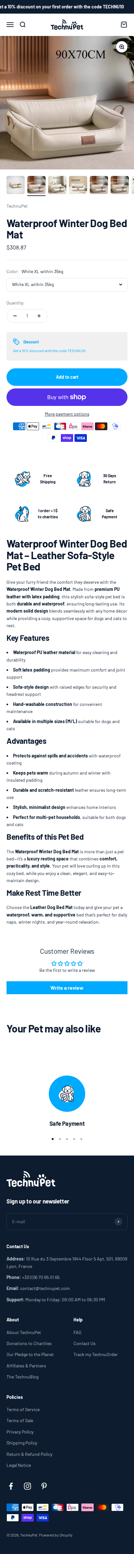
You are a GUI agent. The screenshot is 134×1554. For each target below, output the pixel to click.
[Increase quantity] (39, 315)
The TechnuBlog (22, 1376)
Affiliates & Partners (26, 1365)
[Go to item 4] (78, 186)
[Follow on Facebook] (11, 1486)
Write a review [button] (67, 987)
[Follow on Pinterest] (44, 1486)
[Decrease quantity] (15, 315)
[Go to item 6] (120, 186)
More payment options (67, 414)
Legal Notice (19, 1465)
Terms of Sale (20, 1420)
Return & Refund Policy (29, 1454)
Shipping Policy (22, 1442)
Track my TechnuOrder (96, 1354)
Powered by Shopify (56, 1535)
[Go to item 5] (99, 186)
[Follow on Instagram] (27, 1486)
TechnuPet (17, 206)
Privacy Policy (20, 1431)
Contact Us (85, 1343)
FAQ (77, 1332)
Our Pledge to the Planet (30, 1354)
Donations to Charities (29, 1343)
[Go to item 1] (16, 186)
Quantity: (16, 302)
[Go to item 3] (57, 186)
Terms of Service (23, 1409)
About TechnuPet (24, 1332)
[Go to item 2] (36, 186)
